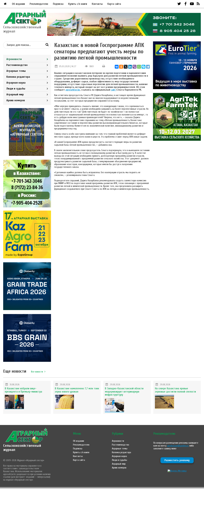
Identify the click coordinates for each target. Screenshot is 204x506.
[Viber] (134, 67)
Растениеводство (17, 65)
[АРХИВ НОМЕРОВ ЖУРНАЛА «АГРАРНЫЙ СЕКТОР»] (27, 155)
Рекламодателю (39, 4)
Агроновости (14, 59)
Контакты (97, 4)
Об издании (18, 4)
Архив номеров (15, 100)
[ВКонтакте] (117, 67)
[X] (125, 67)
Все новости (37, 371)
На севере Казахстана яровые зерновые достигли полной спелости (175, 390)
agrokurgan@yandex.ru (178, 445)
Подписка (58, 4)
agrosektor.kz (73, 89)
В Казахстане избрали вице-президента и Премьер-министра (23, 390)
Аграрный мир (15, 94)
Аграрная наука (16, 82)
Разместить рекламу (177, 460)
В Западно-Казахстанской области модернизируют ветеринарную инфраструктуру (124, 391)
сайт (113, 89)
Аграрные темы (16, 71)
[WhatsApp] (139, 67)
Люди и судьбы (15, 88)
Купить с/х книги (77, 4)
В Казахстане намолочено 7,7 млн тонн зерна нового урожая (77, 390)
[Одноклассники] (121, 67)
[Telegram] (148, 67)
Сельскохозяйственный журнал (22, 447)
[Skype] (143, 67)
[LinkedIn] (130, 67)
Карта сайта (114, 4)
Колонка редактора (18, 76)
